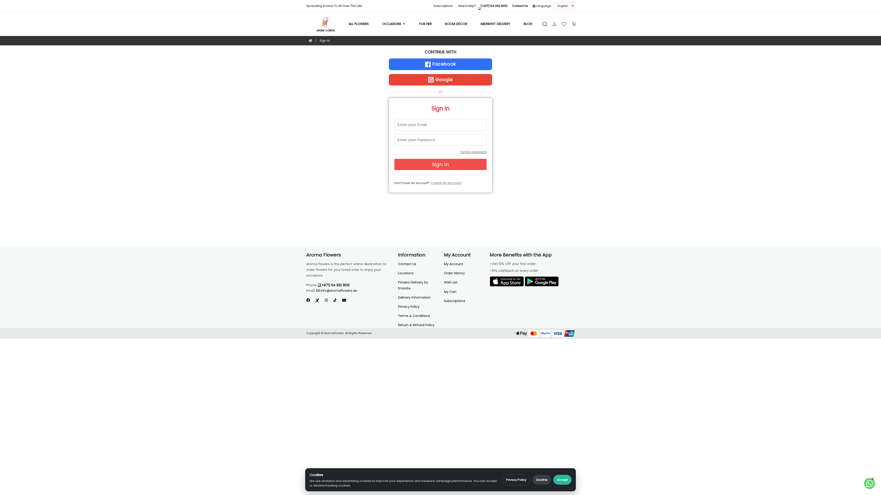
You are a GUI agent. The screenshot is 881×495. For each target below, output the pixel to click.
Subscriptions (454, 301)
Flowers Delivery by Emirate (413, 285)
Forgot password (473, 152)
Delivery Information (414, 297)
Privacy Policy (516, 480)
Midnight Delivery (495, 24)
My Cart (450, 291)
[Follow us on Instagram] (326, 300)
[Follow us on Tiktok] (335, 300)
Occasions (392, 24)
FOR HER (425, 24)
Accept (562, 480)
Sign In (325, 40)
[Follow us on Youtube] (346, 300)
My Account (453, 264)
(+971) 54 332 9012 (335, 285)
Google (443, 80)
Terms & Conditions (414, 316)
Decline (541, 480)
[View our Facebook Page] (308, 300)
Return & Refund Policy (416, 325)
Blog (528, 24)
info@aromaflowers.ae (339, 290)
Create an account (446, 183)
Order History (454, 273)
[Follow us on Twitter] (317, 300)
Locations (405, 273)
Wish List (450, 282)
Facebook (443, 64)
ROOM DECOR (456, 24)
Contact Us (407, 264)
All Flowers (359, 24)
